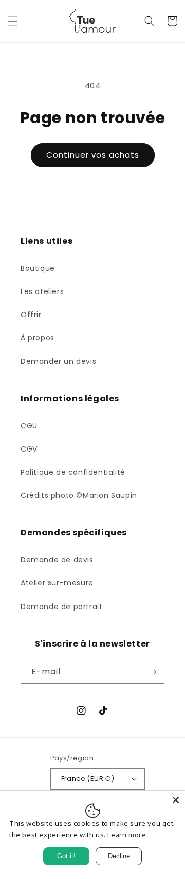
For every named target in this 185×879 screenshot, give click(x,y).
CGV (29, 449)
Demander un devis (58, 361)
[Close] (176, 800)
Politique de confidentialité (73, 472)
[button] (13, 21)
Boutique (38, 268)
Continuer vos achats (92, 154)
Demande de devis (57, 560)
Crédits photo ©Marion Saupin (79, 495)
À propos (37, 338)
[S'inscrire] (152, 672)
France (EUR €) (88, 779)
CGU (29, 426)
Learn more (126, 834)
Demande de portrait (61, 606)
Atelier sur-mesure (57, 583)
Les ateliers (42, 291)
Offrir (31, 314)
